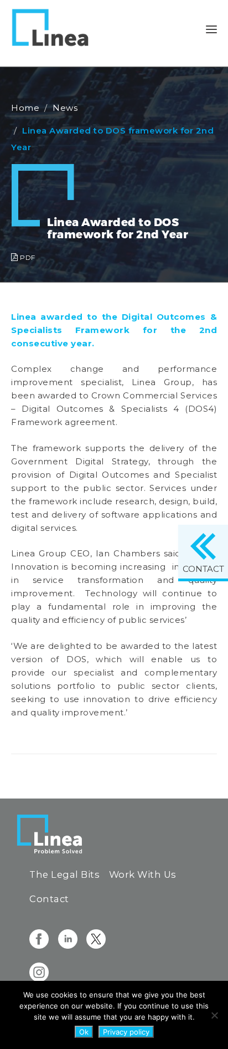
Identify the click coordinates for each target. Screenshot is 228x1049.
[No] (214, 1015)
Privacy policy (126, 1031)
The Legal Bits (64, 874)
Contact (49, 898)
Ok (84, 1031)
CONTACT (203, 569)
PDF (26, 257)
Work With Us (143, 874)
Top (215, 1033)
